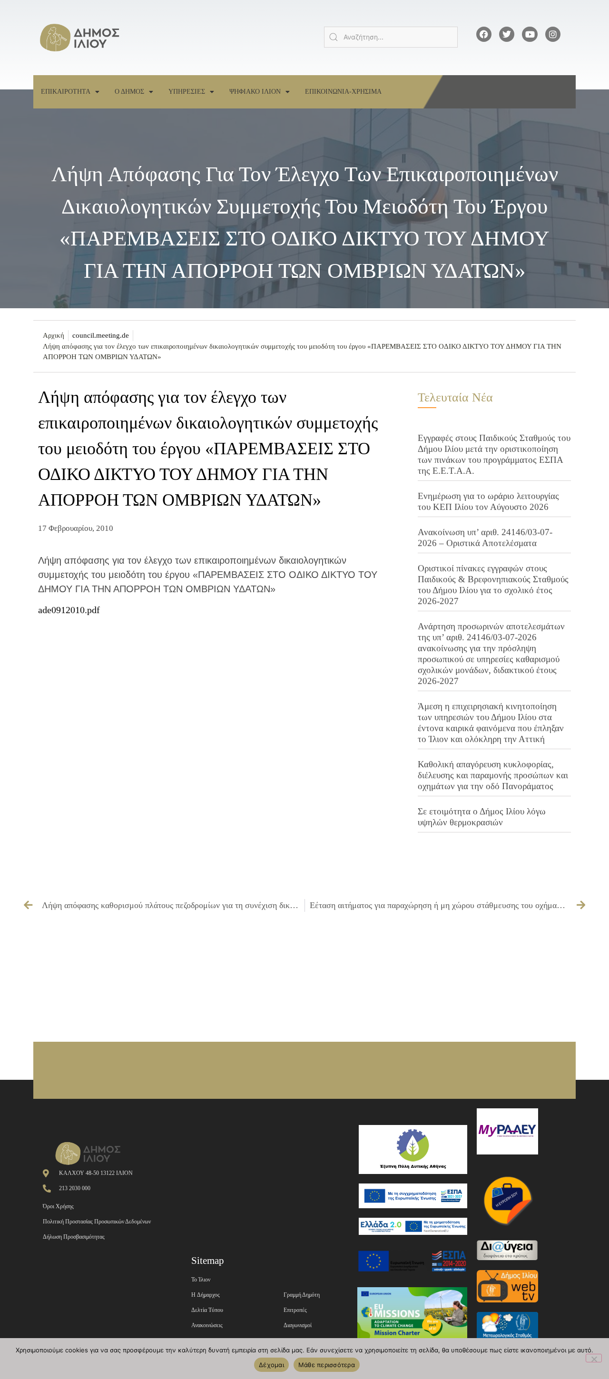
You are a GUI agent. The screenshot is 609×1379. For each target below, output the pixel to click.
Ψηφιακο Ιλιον (255, 91)
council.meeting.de (100, 335)
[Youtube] (529, 34)
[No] (594, 1358)
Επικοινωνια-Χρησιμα (343, 91)
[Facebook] (483, 34)
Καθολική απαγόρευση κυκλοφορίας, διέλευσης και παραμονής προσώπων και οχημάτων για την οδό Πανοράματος (493, 775)
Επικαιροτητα (65, 91)
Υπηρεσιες (186, 91)
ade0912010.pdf (69, 610)
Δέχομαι (271, 1365)
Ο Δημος (129, 91)
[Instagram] (552, 34)
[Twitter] (506, 34)
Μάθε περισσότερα (326, 1365)
